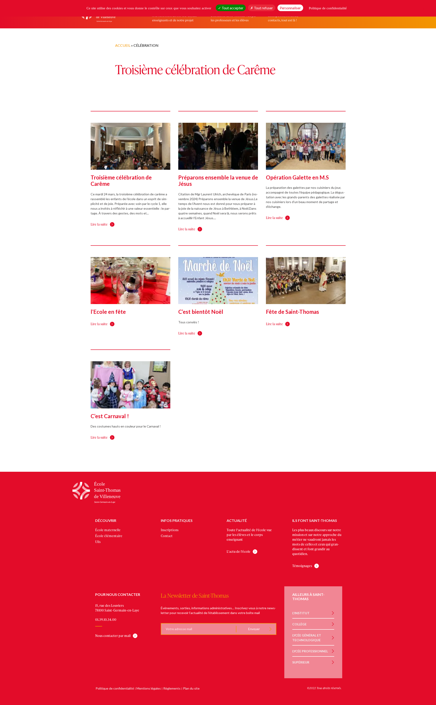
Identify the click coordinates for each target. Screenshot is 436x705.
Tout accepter (232, 8)
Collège (299, 624)
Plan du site (191, 688)
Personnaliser (290, 8)
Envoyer (254, 629)
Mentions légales (148, 688)
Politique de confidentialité (115, 688)
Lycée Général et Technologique (306, 637)
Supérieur (300, 662)
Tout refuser (263, 8)
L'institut (301, 613)
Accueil (122, 45)
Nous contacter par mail (113, 636)
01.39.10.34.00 (105, 619)
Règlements (172, 688)
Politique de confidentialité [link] (328, 8)
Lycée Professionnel (310, 651)
